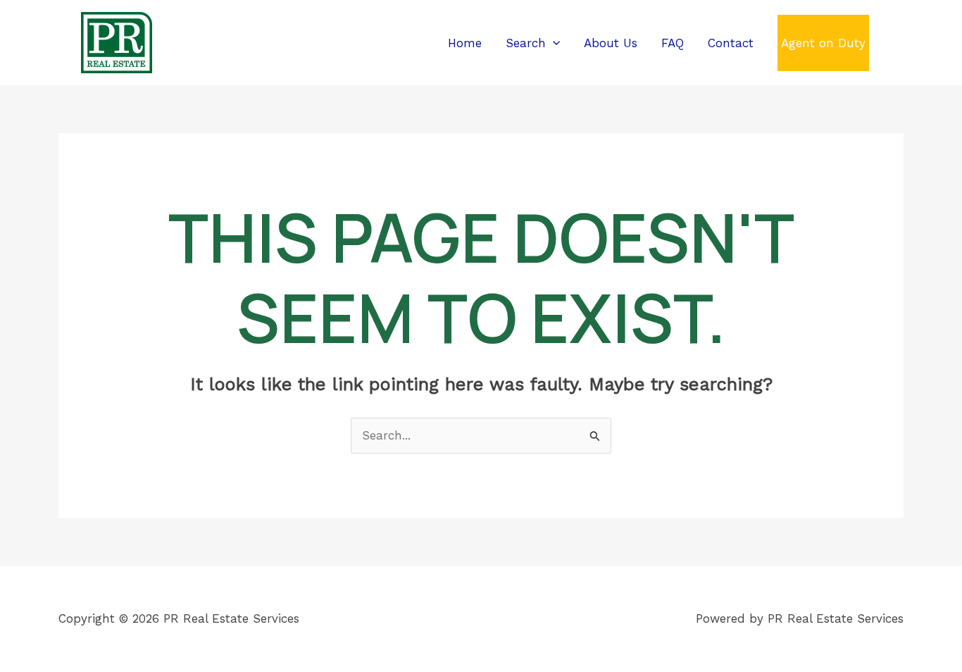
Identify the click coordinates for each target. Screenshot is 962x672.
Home (465, 43)
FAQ (672, 43)
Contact (731, 43)
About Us (610, 43)
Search (526, 43)
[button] (553, 43)
